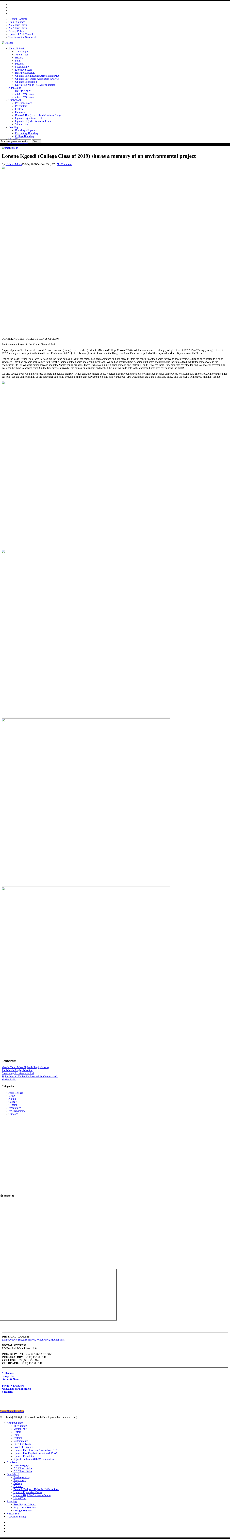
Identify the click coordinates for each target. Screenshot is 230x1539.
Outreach (13, 1113)
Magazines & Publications (16, 1388)
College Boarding (22, 1510)
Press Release (15, 1092)
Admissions (13, 1462)
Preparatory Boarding (24, 1507)
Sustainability (20, 1441)
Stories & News (10, 1379)
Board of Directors (23, 1447)
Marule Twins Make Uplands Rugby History (25, 1067)
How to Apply (21, 1465)
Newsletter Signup (16, 1516)
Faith (16, 1434)
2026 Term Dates (22, 1468)
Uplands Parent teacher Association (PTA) (35, 1450)
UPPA (11, 1095)
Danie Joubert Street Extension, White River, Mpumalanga (33, 1339)
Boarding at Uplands (24, 1504)
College (14, 147)
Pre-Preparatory (16, 1110)
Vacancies (7, 1391)
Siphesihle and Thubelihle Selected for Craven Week (30, 1076)
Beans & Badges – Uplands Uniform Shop (36, 1489)
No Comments (64, 164)
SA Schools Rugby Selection (17, 1070)
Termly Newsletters (13, 1385)
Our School (13, 1474)
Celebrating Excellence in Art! (18, 1073)
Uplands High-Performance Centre (32, 1495)
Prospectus (8, 1376)
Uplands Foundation (24, 1456)
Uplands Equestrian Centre (27, 1492)
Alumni (6, 147)
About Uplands (15, 1422)
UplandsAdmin (14, 164)
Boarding (12, 1501)
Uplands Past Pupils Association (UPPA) (35, 1453)
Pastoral (17, 1437)
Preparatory (14, 1107)
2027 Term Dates (22, 1471)
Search (36, 141)
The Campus (20, 1425)
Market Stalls (9, 1079)
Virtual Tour (19, 1428)
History (17, 1431)
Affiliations (8, 1373)
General (12, 1104)
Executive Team (22, 1444)
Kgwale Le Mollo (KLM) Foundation (33, 1459)
